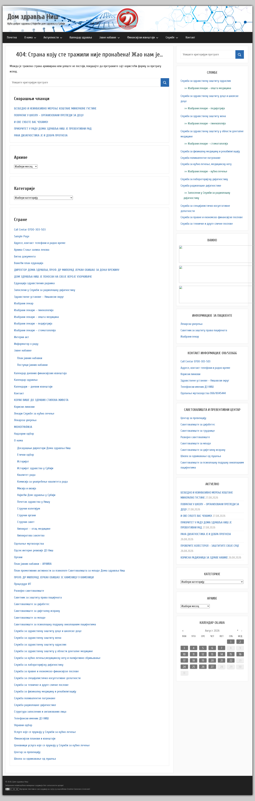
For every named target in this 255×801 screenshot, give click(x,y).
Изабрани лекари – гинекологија (33, 310)
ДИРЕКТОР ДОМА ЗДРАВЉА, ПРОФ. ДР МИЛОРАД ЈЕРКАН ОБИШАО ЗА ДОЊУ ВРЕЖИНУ (66, 270)
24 (184, 666)
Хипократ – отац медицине (33, 529)
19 (203, 660)
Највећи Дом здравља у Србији (36, 495)
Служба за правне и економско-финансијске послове (46, 671)
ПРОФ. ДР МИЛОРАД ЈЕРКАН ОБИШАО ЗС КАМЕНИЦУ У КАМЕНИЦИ (54, 577)
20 (212, 660)
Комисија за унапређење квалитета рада (42, 481)
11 (193, 654)
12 (203, 654)
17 (184, 660)
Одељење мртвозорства (29, 543)
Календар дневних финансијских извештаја (40, 373)
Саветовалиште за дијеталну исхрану (37, 611)
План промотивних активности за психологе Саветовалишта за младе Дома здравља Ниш (69, 570)
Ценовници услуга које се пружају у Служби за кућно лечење (52, 745)
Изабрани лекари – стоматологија (35, 330)
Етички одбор (25, 455)
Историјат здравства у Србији (35, 468)
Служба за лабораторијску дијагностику (38, 665)
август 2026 (212, 630)
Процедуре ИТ (22, 584)
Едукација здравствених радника (34, 283)
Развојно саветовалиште (29, 591)
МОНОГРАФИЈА (23, 427)
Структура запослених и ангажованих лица (40, 711)
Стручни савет (26, 522)
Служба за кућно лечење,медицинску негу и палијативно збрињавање (57, 658)
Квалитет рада (26, 475)
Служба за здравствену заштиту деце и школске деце (48, 631)
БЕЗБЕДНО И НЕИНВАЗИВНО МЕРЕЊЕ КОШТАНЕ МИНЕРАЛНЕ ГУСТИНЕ (55, 108)
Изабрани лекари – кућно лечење (207, 171)
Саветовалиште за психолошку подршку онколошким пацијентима (55, 624)
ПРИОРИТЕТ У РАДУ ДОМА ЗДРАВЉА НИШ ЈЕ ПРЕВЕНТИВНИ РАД (53, 128)
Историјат (23, 461)
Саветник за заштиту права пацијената (38, 597)
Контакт (190, 37)
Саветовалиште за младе (29, 617)
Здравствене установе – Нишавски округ (39, 297)
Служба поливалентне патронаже (34, 698)
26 (203, 666)
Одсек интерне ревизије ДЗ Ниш (33, 550)
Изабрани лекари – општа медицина (36, 317)
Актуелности (51, 37)
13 (212, 654)
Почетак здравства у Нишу (33, 502)
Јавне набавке (107, 37)
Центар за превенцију (27, 752)
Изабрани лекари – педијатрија (33, 323)
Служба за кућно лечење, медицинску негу (206, 164)
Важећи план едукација (28, 263)
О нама (28, 37)
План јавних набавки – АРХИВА (33, 564)
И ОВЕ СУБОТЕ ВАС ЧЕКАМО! (31, 122)
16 (240, 654)
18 (193, 660)
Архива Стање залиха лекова (31, 250)
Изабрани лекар (23, 303)
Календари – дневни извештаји (33, 386)
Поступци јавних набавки (32, 365)
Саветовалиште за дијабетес (31, 604)
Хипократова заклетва (30, 535)
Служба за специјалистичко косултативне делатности (47, 678)
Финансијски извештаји (141, 37)
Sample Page (21, 236)
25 (193, 666)
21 (221, 660)
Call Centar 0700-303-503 (30, 229)
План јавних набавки (29, 358)
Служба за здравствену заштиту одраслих (40, 644)
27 (212, 666)
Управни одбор (23, 725)
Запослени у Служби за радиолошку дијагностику (44, 290)
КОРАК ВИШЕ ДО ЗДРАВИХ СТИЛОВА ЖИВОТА (41, 400)
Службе (170, 37)
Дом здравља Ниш (32, 17)
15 (231, 654)
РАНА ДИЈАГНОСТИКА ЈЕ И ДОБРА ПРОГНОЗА (40, 135)
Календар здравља (81, 37)
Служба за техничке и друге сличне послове (41, 685)
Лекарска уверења (25, 420)
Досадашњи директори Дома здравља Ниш (44, 448)
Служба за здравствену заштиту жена (37, 638)
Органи (18, 557)
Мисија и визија (26, 488)
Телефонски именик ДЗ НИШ (31, 718)
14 (221, 654)
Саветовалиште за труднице (198, 430)
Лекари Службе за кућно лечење (34, 413)
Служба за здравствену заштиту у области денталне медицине (53, 651)
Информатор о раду (26, 344)
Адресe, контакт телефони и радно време (39, 243)
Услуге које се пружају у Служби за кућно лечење (45, 732)
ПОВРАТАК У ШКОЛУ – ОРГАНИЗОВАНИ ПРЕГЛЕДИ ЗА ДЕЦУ (48, 115)
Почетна (12, 37)
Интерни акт (21, 337)
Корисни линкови (24, 407)
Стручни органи (26, 515)
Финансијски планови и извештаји (34, 738)
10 (184, 654)
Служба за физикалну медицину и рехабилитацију (45, 691)
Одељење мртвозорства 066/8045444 (203, 393)
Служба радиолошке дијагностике (35, 705)
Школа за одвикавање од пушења (35, 759)
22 (231, 660)
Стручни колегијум (28, 508)
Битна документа (25, 256)
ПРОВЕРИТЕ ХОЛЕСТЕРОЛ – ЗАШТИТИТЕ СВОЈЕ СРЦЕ (210, 545)
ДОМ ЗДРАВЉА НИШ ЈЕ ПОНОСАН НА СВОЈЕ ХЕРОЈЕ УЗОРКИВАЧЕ (53, 276)
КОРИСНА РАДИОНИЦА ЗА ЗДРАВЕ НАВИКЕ (204, 557)
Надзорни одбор (24, 434)
